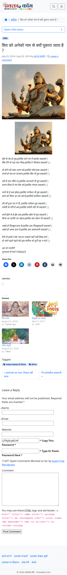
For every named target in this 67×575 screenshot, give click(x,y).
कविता (14, 19)
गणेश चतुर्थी (6, 345)
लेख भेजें (25, 562)
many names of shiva (15, 364)
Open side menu (13, 29)
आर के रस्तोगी (39, 56)
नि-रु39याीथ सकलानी (51, 372)
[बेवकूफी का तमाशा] (45, 309)
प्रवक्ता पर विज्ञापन (10, 562)
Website (6, 429)
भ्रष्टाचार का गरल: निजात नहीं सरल (18, 374)
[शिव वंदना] (15, 309)
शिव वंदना (5, 318)
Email (5, 418)
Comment (8, 470)
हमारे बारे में (7, 556)
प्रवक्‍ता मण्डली (21, 556)
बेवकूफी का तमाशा (39, 318)
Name (5, 408)
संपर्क (33, 562)
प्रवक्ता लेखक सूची (39, 556)
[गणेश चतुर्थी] (15, 336)
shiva (33, 364)
